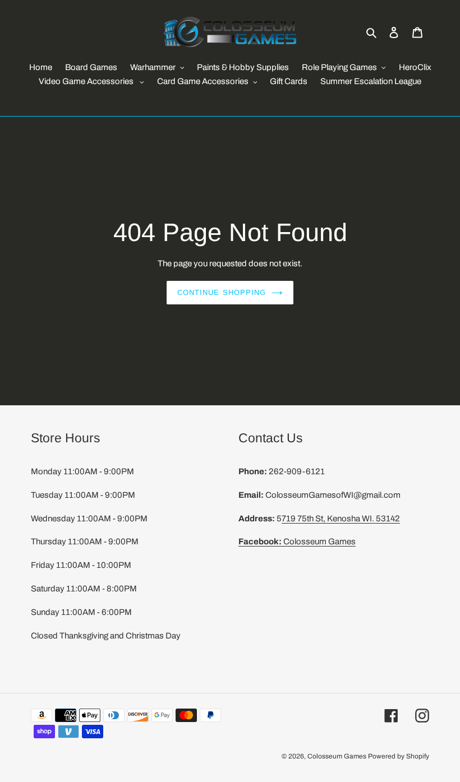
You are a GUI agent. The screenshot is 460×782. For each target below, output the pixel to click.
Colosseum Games (297, 541)
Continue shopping (221, 292)
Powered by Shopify (398, 756)
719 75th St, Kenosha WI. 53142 (341, 518)
